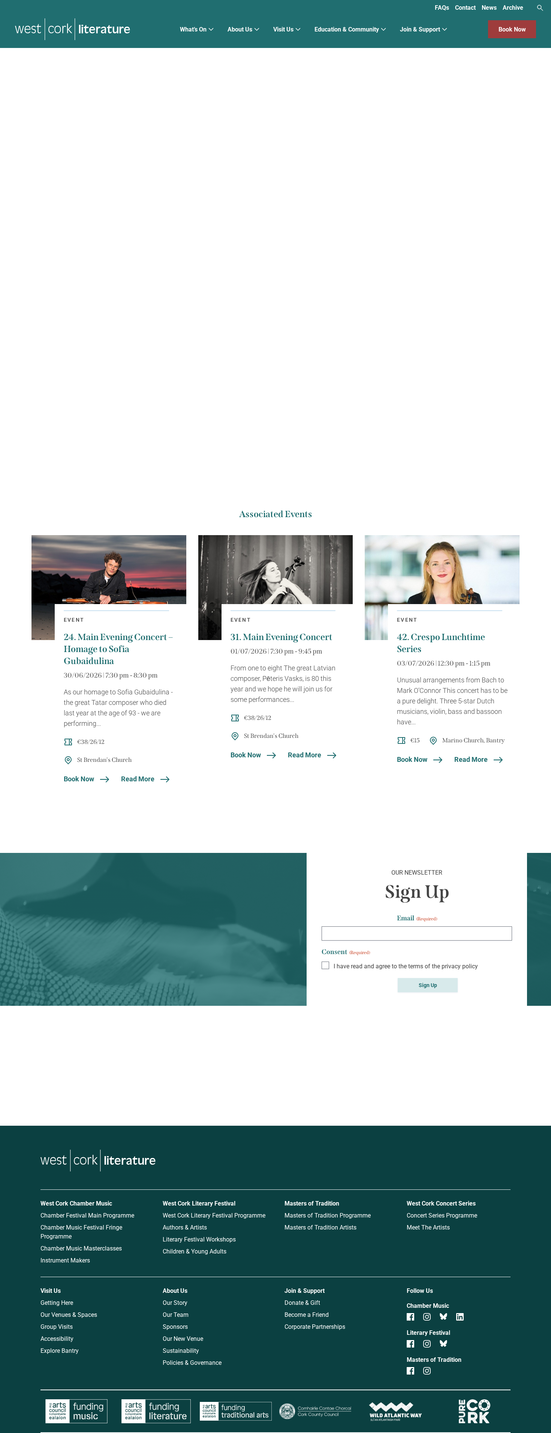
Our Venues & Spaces (68, 1314)
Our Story (175, 1302)
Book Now (512, 29)
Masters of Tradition (311, 1203)
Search (540, 8)
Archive (513, 7)
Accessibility (56, 1338)
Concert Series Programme (442, 1215)
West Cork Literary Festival (199, 1203)
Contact (465, 7)
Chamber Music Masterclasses (81, 1248)
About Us (240, 29)
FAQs (442, 7)
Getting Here (56, 1302)
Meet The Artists (428, 1227)
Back (41, 76)
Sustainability (181, 1350)
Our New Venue (183, 1338)
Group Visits (56, 1326)
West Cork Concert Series (441, 1203)
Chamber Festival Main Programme (87, 1215)
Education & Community (346, 29)
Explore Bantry (59, 1350)
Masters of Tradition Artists (320, 1227)
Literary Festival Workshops (199, 1239)
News (489, 7)
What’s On (193, 29)
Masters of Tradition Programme (327, 1215)
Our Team (176, 1314)
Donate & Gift (302, 1302)
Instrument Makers (65, 1260)
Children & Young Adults (194, 1251)
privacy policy (460, 966)
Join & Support (420, 29)
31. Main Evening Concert (281, 637)
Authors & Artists (185, 1227)
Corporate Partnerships (314, 1326)
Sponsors (175, 1326)
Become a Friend (306, 1314)
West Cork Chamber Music (76, 1203)
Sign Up (428, 985)
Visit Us (283, 29)
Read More (137, 778)
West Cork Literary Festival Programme (214, 1215)
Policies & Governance (192, 1362)
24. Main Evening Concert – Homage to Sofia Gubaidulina (118, 649)
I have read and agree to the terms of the (406, 966)
